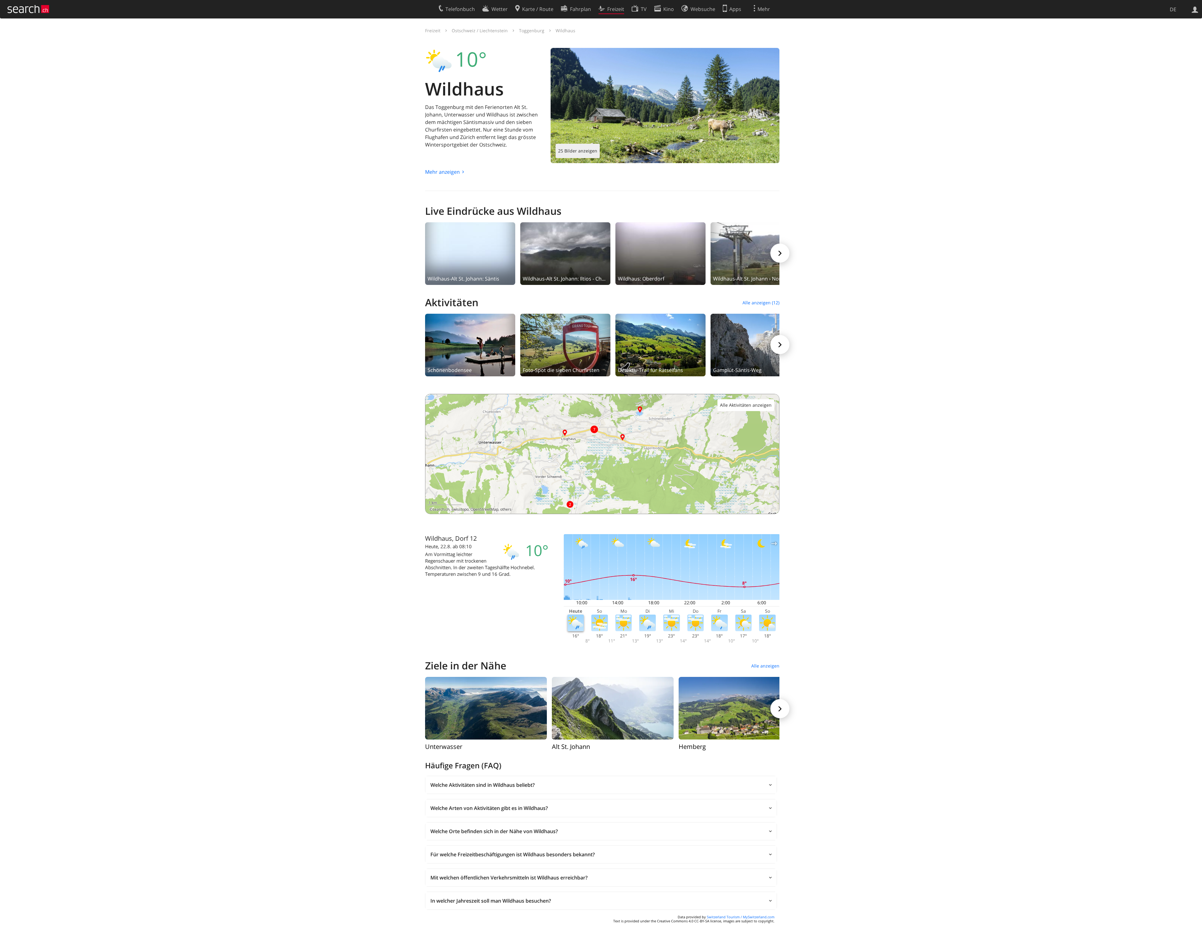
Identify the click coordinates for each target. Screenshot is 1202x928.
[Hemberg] (739, 707)
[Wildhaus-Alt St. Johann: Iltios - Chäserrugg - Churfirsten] (565, 253)
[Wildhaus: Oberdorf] (660, 253)
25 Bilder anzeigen (577, 151)
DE (1173, 9)
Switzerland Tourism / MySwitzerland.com (740, 917)
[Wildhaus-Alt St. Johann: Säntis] (470, 253)
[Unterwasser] (486, 707)
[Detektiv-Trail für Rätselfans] (660, 344)
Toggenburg (531, 31)
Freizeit (432, 31)
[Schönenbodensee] (470, 344)
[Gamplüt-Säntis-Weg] (756, 344)
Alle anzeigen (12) (760, 303)
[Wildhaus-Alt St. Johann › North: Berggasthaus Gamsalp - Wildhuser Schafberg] (756, 253)
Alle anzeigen (765, 666)
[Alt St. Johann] (613, 707)
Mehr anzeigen (442, 171)
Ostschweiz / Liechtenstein (480, 31)
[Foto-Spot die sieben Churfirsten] (565, 344)
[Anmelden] (1195, 9)
